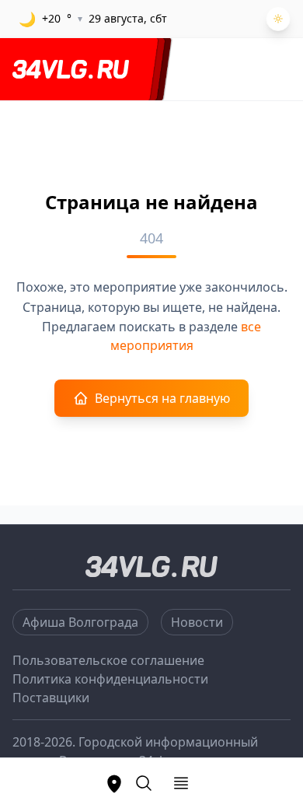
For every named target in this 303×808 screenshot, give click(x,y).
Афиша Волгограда (80, 622)
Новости (197, 622)
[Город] (114, 783)
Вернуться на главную (162, 398)
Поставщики (50, 697)
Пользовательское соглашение (108, 660)
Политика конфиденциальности (110, 678)
